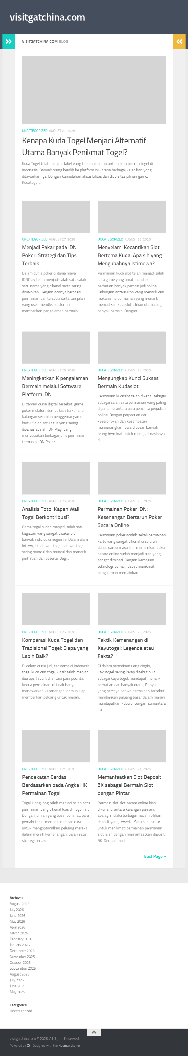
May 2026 (17, 921)
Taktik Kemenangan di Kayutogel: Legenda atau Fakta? (126, 648)
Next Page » (155, 856)
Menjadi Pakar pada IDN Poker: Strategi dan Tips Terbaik (49, 255)
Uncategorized (34, 131)
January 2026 (20, 945)
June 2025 (17, 986)
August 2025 (19, 974)
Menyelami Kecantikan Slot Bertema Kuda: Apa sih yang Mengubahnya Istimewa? (130, 255)
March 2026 (19, 933)
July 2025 (17, 980)
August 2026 (19, 904)
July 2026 (17, 909)
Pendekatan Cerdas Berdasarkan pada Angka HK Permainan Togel (54, 785)
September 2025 (23, 968)
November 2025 (22, 956)
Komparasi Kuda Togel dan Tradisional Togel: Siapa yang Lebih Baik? (55, 648)
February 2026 (21, 939)
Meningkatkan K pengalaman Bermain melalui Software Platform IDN (55, 386)
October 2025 (20, 962)
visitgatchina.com (47, 17)
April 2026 (17, 927)
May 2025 (17, 992)
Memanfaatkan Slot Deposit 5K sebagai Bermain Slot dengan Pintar (129, 785)
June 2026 (17, 915)
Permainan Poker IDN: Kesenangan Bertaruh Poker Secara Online (130, 517)
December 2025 (22, 951)
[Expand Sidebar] (8, 41)
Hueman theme (69, 1045)
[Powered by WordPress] (28, 1045)
